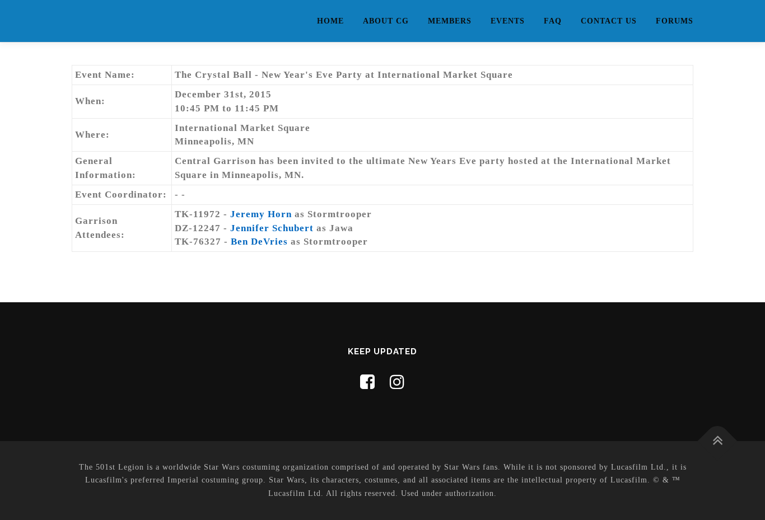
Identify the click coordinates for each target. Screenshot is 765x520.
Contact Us (609, 21)
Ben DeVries (259, 241)
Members (450, 21)
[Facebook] (367, 382)
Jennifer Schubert (272, 228)
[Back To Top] (718, 441)
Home (330, 21)
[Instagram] (397, 382)
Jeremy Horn (261, 214)
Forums (674, 21)
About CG (386, 21)
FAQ (553, 21)
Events (508, 21)
